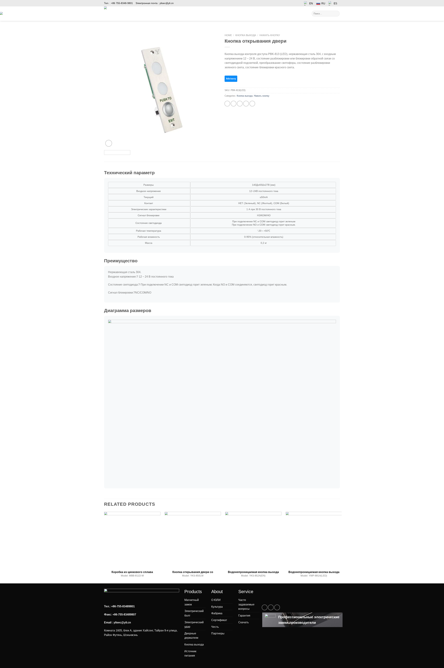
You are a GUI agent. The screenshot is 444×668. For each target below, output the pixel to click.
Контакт (266, 13)
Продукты (154, 13)
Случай (186, 13)
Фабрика (216, 613)
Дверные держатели (191, 635)
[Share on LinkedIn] (252, 103)
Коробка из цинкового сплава (132, 572)
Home (228, 35)
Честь (215, 626)
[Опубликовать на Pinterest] (246, 103)
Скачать (243, 622)
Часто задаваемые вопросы (246, 604)
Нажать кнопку (269, 35)
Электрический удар (194, 624)
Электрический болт (194, 613)
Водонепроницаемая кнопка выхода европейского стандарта (313, 572)
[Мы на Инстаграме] (271, 607)
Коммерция (205, 13)
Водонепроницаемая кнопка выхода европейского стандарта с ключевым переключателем (253, 572)
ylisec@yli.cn (167, 3)
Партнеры (217, 633)
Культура (217, 606)
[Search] (336, 14)
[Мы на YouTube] (277, 607)
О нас (250, 13)
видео (239, 13)
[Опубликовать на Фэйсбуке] (227, 103)
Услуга (224, 13)
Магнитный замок (191, 602)
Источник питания (190, 653)
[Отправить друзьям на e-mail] (240, 103)
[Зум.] (108, 143)
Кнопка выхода (245, 35)
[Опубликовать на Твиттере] (233, 103)
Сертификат (219, 620)
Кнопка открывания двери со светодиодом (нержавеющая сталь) (193, 572)
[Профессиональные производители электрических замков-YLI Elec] (118, 13)
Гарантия (244, 615)
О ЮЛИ (216, 599)
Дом (141, 13)
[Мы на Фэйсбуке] (264, 607)
